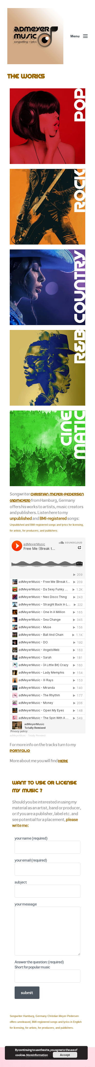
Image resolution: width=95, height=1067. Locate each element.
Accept (65, 1055)
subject (21, 882)
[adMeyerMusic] (35, 36)
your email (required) (31, 860)
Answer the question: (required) (39, 964)
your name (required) (31, 838)
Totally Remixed (37, 735)
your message (26, 904)
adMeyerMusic (18, 735)
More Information (37, 1055)
